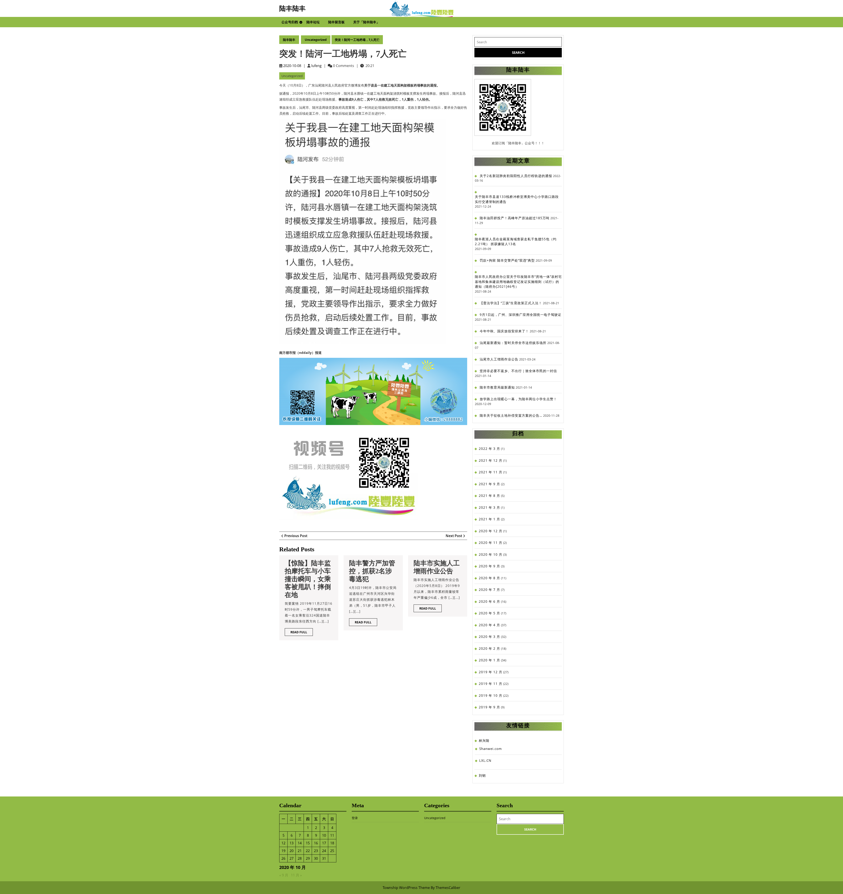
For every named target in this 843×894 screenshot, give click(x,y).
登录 (355, 818)
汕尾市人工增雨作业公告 (499, 359)
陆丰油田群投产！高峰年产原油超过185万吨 (514, 218)
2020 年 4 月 (489, 625)
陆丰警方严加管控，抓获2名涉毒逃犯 (372, 571)
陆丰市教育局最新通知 (497, 387)
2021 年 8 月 (489, 495)
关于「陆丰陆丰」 (366, 22)
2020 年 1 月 (489, 660)
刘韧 (482, 775)
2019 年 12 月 (490, 672)
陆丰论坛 (313, 22)
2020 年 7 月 (489, 589)
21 (300, 850)
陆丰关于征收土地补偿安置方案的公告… (511, 415)
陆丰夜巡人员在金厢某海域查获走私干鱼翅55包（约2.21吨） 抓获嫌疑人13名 (516, 241)
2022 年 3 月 (489, 448)
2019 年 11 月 (490, 683)
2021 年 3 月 (489, 507)
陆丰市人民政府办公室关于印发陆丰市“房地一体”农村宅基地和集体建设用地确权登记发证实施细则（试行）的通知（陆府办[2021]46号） (518, 281)
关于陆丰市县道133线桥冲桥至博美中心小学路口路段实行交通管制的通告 (517, 199)
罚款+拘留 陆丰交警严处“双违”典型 (507, 260)
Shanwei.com (490, 748)
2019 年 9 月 (489, 707)
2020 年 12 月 (490, 531)
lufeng (316, 65)
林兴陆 (484, 740)
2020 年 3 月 (489, 636)
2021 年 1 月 (489, 519)
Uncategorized (316, 40)
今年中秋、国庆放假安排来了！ (504, 331)
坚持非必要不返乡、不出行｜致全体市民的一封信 (518, 371)
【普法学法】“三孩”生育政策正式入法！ (511, 303)
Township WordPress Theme (406, 887)
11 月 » (296, 875)
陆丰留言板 (336, 22)
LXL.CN (485, 760)
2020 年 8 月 (489, 578)
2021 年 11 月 (490, 472)
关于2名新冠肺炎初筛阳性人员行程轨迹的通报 (516, 176)
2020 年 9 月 (489, 566)
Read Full (301, 633)
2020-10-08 (292, 65)
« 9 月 (283, 875)
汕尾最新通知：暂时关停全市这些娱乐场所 (513, 342)
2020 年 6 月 (489, 601)
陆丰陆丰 (292, 8)
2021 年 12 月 (490, 460)
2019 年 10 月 (490, 695)
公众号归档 (289, 22)
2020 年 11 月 (490, 542)
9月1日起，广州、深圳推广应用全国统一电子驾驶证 (520, 314)
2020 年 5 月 (489, 613)
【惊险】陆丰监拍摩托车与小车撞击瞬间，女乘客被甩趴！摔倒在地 (308, 578)
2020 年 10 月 (490, 554)
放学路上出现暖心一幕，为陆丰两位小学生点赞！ (518, 399)
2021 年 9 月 (489, 484)
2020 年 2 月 (489, 648)
